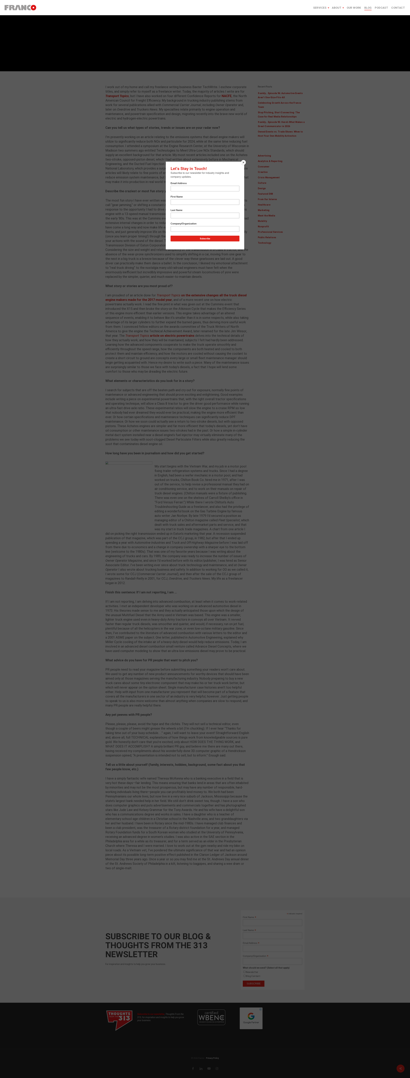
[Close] (243, 162)
